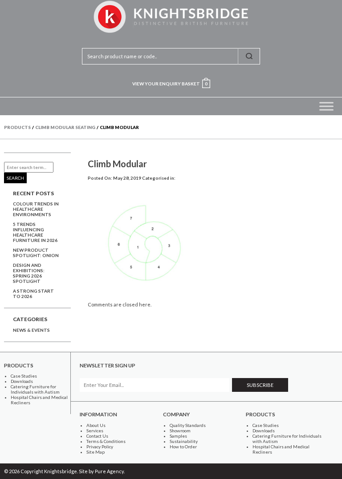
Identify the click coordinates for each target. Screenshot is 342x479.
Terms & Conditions (106, 441)
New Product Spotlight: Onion (36, 252)
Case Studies (24, 375)
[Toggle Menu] (326, 106)
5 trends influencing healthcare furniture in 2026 (35, 232)
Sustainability (184, 441)
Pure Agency (109, 471)
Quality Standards (188, 425)
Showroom (180, 430)
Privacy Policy (99, 446)
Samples (178, 436)
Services (94, 430)
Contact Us (97, 436)
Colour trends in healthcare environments (36, 209)
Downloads (22, 381)
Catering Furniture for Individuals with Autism (35, 389)
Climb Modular (117, 163)
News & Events (31, 330)
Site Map (95, 452)
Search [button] (15, 178)
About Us (96, 425)
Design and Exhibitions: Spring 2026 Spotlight (29, 273)
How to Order (183, 446)
